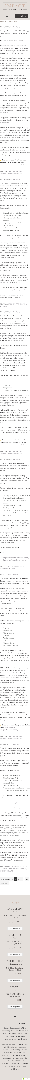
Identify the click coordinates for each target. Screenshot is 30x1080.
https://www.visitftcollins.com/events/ (16, 558)
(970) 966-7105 (15, 948)
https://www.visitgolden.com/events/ (12, 290)
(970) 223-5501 (15, 922)
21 (27, 879)
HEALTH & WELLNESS (15, 171)
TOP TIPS (18, 173)
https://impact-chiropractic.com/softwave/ (14, 165)
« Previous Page (5, 879)
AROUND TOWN (13, 304)
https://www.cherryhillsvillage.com (12, 808)
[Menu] (7, 16)
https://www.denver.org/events (10, 803)
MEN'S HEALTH (14, 869)
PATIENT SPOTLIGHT (7, 173)
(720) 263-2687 (15, 974)
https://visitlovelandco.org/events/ (14, 560)
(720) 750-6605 (15, 1000)
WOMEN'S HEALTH (6, 871)
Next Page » (4, 883)
